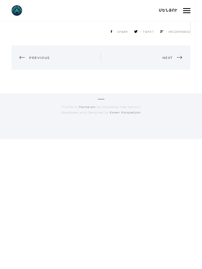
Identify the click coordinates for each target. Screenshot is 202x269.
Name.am (88, 107)
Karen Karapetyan (125, 112)
